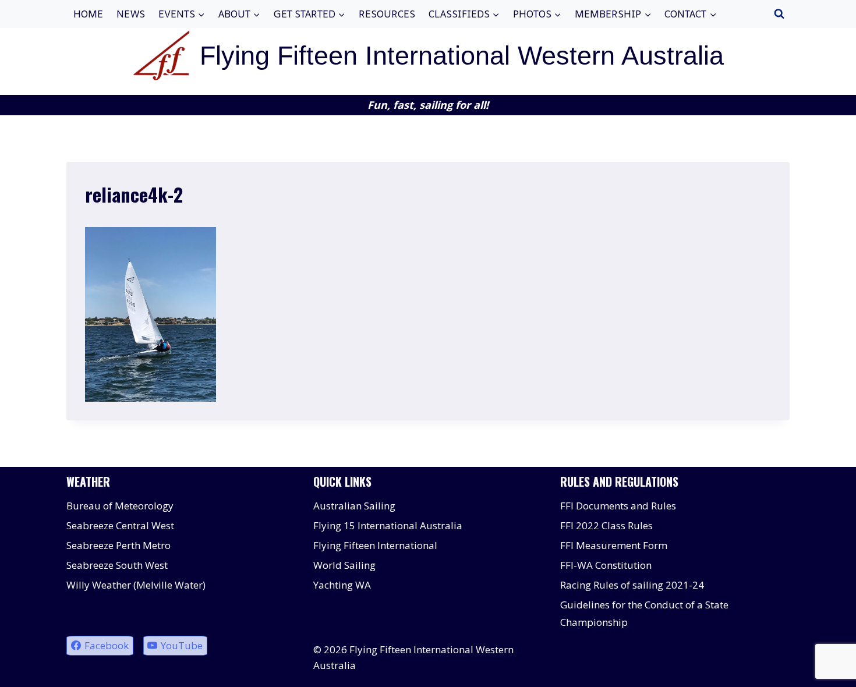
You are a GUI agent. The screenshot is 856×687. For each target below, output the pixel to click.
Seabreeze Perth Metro (118, 545)
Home (88, 13)
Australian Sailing (354, 505)
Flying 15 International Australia (387, 525)
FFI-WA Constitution (606, 565)
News (130, 13)
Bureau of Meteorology (120, 505)
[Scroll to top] (827, 669)
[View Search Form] (779, 13)
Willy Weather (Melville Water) (136, 585)
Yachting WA (342, 585)
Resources (387, 13)
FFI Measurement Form (613, 545)
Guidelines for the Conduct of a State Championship (644, 613)
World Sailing (344, 565)
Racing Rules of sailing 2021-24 (632, 585)
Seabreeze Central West (120, 525)
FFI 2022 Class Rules (606, 525)
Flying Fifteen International (375, 545)
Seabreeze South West (117, 565)
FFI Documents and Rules (618, 505)
